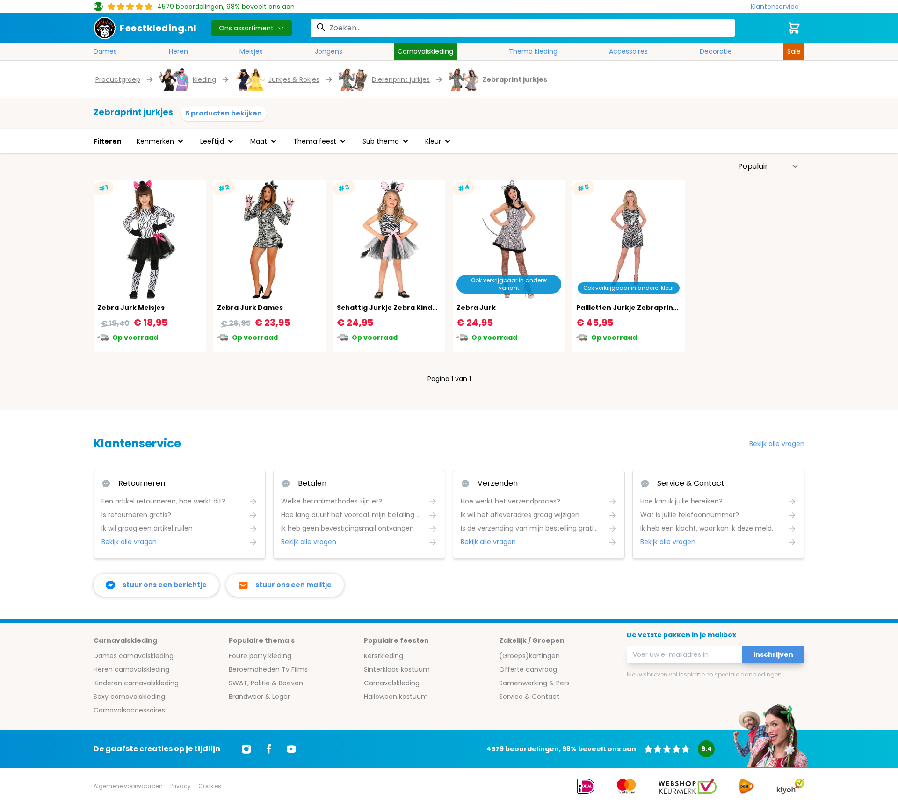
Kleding (204, 79)
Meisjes (251, 51)
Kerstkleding (383, 656)
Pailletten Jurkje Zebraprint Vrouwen (643, 307)
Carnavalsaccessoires (129, 710)
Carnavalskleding (425, 51)
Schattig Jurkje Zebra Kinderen (393, 307)
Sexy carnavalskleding (129, 696)
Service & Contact (529, 696)
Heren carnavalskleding (131, 669)
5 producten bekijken (223, 113)
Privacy (180, 786)
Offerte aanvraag (528, 669)
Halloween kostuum (396, 696)
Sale (794, 51)
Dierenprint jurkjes (401, 79)
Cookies (209, 786)
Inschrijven (773, 654)
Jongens (328, 51)
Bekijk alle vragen (776, 443)
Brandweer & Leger (259, 696)
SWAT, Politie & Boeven (266, 683)
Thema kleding (533, 51)
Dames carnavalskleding (134, 656)
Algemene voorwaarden (128, 786)
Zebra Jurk (476, 307)
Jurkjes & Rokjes (293, 79)
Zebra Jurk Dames (250, 307)
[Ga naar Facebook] (269, 749)
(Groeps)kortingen (529, 656)
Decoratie (716, 51)
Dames (105, 51)
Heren (178, 51)
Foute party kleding (260, 656)
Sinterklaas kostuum (397, 669)
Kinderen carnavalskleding (136, 683)
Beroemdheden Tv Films (268, 669)
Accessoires (628, 51)
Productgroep (117, 79)
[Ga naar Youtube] (291, 749)
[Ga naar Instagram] (246, 749)
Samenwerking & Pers (534, 683)
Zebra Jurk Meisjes (131, 307)
